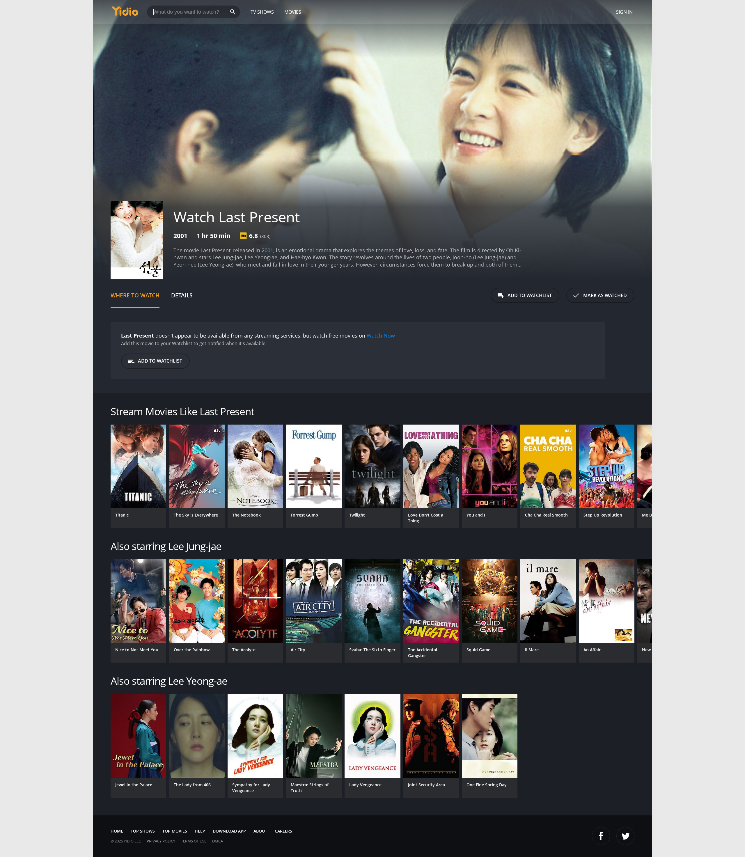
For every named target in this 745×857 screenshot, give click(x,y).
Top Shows (143, 831)
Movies (292, 12)
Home (117, 831)
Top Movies (174, 831)
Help (200, 831)
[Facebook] (601, 836)
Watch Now (381, 335)
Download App (229, 831)
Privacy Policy (161, 841)
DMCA (217, 841)
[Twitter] (625, 836)
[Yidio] (125, 13)
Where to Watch (135, 295)
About (260, 831)
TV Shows (262, 12)
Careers (283, 831)
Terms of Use (193, 841)
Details (181, 295)
